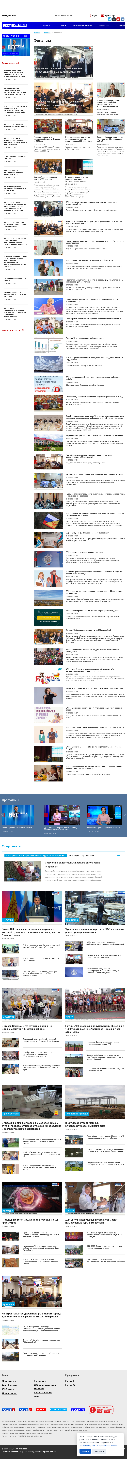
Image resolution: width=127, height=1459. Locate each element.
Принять (85, 1451)
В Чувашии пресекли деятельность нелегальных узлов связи (15, 188)
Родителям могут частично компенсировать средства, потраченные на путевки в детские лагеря (95, 281)
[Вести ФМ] (78, 1409)
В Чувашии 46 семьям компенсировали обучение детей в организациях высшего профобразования (90, 670)
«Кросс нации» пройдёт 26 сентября (15, 157)
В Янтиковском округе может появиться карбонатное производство (103, 956)
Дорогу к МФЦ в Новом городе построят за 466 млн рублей (41, 1341)
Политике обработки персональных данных (98, 1445)
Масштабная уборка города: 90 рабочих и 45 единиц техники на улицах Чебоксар (105, 1137)
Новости (47, 32)
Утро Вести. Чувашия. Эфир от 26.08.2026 (104, 828)
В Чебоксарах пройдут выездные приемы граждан (15, 125)
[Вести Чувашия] (14, 26)
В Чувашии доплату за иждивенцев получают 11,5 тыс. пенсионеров (95, 727)
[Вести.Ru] (25, 1409)
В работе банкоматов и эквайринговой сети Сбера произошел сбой (94, 688)
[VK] (123, 19)
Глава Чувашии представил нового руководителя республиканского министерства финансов (108, 103)
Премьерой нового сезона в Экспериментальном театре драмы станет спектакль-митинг (41, 1235)
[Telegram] (109, 19)
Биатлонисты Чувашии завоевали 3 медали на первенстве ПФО (105, 1070)
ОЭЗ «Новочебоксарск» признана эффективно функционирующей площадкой (105, 943)
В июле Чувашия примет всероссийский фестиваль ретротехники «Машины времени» (105, 1260)
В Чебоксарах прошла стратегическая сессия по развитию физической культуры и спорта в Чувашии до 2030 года (15, 206)
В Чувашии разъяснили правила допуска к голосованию (41, 959)
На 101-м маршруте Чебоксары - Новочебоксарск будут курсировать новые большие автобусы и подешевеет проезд (41, 1329)
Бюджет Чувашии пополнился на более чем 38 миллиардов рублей (110, 139)
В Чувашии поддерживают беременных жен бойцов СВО (90, 260)
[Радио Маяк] (41, 1409)
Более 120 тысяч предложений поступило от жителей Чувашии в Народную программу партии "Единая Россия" (31, 932)
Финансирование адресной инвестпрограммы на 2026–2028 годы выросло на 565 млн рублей (102, 971)
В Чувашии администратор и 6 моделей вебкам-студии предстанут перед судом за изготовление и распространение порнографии (31, 1125)
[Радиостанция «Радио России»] (58, 1409)
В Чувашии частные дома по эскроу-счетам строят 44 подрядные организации (94, 592)
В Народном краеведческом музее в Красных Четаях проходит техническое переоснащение (15, 312)
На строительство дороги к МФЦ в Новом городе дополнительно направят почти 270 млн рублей (31, 1315)
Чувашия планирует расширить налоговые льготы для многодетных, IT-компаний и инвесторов (95, 495)
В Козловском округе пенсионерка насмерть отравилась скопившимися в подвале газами (42, 1141)
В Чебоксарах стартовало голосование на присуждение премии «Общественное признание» (15, 241)
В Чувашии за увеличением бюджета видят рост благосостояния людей (76, 179)
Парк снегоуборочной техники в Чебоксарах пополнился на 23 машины (41, 1354)
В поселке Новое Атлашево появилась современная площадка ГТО (103, 1043)
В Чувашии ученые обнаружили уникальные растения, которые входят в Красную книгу (105, 1150)
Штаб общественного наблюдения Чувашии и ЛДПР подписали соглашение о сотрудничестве (42, 974)
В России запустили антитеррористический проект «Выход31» (13, 172)
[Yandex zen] (114, 19)
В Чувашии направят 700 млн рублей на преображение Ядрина (92, 611)
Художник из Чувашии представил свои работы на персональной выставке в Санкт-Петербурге (41, 1248)
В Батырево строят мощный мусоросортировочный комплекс (85, 1124)
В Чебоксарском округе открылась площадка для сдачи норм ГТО (15, 224)
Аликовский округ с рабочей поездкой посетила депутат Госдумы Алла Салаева (41, 1040)
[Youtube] (118, 19)
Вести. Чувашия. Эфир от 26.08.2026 (17, 828)
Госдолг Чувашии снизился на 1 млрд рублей (85, 338)
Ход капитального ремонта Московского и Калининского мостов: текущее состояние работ (15, 109)
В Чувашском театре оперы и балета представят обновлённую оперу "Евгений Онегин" (40, 1261)
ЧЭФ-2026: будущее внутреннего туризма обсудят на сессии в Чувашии (104, 1247)
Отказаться (99, 1451)
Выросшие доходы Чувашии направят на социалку (87, 533)
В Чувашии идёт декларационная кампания (84, 552)
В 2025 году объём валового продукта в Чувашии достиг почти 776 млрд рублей (94, 359)
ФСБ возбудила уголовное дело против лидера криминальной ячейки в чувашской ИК (41, 1154)
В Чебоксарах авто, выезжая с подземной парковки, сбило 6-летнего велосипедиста (15, 141)
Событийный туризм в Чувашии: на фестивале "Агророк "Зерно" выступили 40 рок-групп (104, 1235)
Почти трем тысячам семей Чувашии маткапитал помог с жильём (94, 319)
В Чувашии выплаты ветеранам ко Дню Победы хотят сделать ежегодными (92, 651)
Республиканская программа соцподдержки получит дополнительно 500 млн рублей (78, 139)
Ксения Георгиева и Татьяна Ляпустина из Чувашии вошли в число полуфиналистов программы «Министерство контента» (15, 261)
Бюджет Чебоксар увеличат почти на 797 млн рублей (46, 178)
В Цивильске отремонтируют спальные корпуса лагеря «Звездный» (95, 435)
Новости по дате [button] (11, 330)
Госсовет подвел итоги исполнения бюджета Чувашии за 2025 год (47, 139)
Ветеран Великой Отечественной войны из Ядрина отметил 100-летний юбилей (27, 1027)
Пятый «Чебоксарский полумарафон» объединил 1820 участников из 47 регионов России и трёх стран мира (94, 1029)
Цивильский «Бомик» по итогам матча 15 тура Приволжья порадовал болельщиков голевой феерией (104, 1057)
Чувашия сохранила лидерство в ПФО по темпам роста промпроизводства (94, 931)
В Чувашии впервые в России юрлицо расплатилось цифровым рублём (93, 378)
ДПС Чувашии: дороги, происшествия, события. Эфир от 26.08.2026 (60, 829)
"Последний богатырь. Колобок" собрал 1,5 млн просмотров (30, 1221)
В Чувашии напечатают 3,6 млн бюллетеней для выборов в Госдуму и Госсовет (41, 946)
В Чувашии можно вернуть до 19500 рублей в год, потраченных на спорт (94, 709)
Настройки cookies (48, 1452)
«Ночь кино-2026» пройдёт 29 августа (15, 279)
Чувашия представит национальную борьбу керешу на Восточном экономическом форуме (14, 73)
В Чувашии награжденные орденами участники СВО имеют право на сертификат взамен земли (95, 514)
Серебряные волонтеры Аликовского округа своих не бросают (72, 864)
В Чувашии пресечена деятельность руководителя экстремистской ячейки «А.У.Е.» (39, 1167)
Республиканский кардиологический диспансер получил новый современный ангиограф (15, 91)
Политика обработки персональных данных (21, 1452)
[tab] (35, 855)
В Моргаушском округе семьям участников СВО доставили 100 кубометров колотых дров (41, 1068)
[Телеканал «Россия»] (8, 1409)
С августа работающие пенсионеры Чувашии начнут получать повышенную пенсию (92, 300)
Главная (37, 32)
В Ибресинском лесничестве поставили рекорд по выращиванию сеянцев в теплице (105, 1163)
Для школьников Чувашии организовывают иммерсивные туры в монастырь (91, 1221)
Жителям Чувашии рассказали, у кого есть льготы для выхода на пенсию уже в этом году (94, 573)
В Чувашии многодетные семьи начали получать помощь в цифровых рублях (59, 70)
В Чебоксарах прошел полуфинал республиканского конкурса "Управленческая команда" (37, 1054)
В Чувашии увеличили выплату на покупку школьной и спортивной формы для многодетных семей (94, 767)
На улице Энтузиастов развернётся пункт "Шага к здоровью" (15, 294)
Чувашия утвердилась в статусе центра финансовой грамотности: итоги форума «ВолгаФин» (60, 105)
